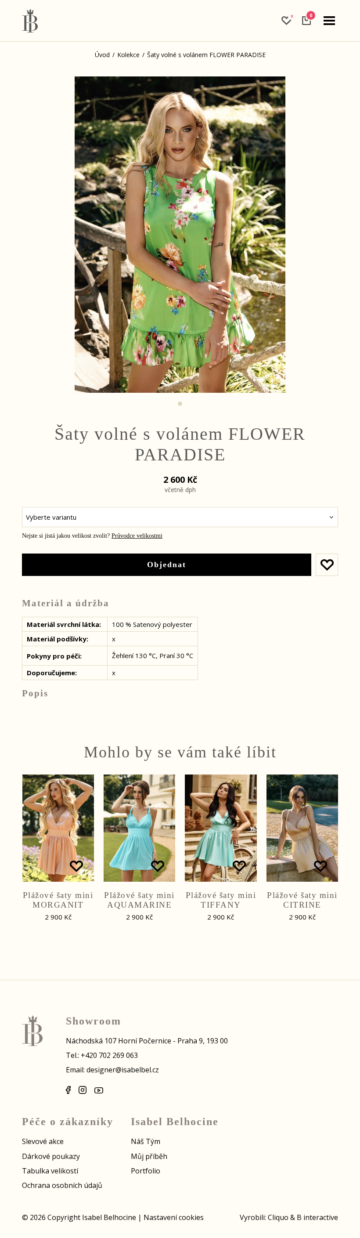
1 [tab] (180, 404)
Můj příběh (149, 1156)
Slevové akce (43, 1141)
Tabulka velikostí (50, 1171)
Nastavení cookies (174, 1217)
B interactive (317, 1217)
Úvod (102, 55)
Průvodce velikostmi (137, 535)
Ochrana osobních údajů (62, 1185)
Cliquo (278, 1217)
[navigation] (329, 21)
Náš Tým (145, 1141)
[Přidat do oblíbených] (327, 565)
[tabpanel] (180, 234)
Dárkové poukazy (51, 1156)
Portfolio (145, 1171)
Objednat (166, 564)
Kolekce (128, 55)
